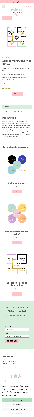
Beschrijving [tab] (10, 107)
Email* (6, 333)
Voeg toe (17, 93)
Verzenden (12, 341)
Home (4, 56)
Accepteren (17, 400)
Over (4, 359)
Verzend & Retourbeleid (9, 363)
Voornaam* (8, 326)
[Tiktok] (31, 6)
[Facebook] (28, 6)
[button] (31, 381)
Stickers (11, 56)
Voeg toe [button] (17, 191)
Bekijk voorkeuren (17, 409)
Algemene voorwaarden (9, 361)
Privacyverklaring (17, 413)
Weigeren (17, 405)
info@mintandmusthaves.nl (21, 367)
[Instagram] (26, 6)
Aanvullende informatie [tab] (14, 111)
